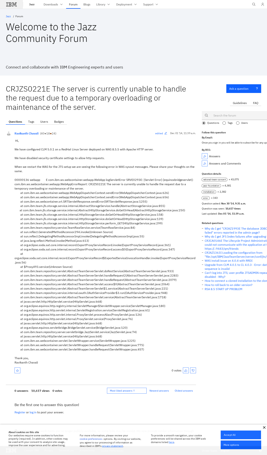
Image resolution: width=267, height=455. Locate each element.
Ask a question (238, 88)
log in (33, 412)
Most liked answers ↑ (122, 390)
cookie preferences (91, 439)
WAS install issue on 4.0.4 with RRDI (228, 260)
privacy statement (112, 446)
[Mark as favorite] (17, 370)
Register (20, 412)
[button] (264, 427)
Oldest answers (184, 390)
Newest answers (159, 390)
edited (159, 133)
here (171, 442)
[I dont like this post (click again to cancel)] (193, 370)
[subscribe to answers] (205, 156)
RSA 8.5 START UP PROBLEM (223, 289)
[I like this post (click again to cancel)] (186, 370)
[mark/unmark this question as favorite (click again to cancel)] (17, 370)
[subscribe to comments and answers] (205, 163)
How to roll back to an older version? (228, 285)
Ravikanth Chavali (27, 133)
